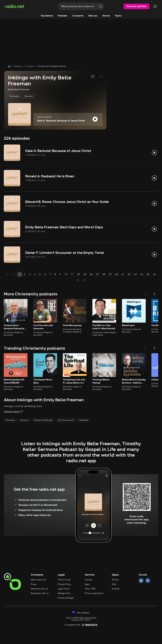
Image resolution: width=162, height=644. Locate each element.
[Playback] (95, 119)
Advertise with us (39, 589)
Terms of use (64, 580)
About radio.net (38, 580)
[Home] (9, 66)
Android (115, 589)
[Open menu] (155, 6)
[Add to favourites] (92, 76)
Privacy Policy (64, 584)
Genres (106, 16)
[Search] (101, 6)
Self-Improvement (66, 420)
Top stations (47, 16)
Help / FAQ (90, 589)
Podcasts (62, 16)
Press (34, 584)
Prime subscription (94, 593)
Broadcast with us (40, 593)
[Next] (154, 292)
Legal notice (64, 589)
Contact (88, 580)
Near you (92, 16)
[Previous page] (13, 274)
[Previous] (145, 292)
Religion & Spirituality (43, 420)
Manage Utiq (64, 593)
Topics (118, 16)
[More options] (101, 77)
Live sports (77, 16)
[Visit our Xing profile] (147, 580)
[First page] (7, 274)
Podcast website (12, 412)
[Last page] (84, 280)
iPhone (115, 580)
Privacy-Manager (66, 598)
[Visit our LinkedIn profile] (141, 580)
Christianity (14, 96)
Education (28, 96)
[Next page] (77, 280)
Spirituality (83, 420)
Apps (87, 584)
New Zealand (83, 613)
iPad (114, 584)
